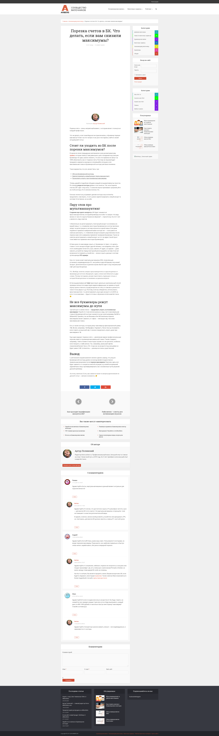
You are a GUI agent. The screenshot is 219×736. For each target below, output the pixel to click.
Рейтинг (148, 9)
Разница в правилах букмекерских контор (112, 426)
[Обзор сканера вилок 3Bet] (139, 139)
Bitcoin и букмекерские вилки (75, 435)
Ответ (74, 497)
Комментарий (67, 652)
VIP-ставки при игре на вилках (75, 431)
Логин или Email (137, 66)
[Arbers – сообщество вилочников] (73, 9)
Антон (76, 503)
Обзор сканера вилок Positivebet (149, 145)
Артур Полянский (99, 123)
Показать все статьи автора (71, 465)
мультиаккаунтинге (100, 578)
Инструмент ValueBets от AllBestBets (110, 431)
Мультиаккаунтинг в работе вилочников (149, 122)
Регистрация (154, 1)
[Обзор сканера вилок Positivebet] (139, 147)
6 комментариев (100, 45)
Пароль (136, 70)
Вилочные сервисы (134, 9)
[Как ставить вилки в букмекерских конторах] (139, 130)
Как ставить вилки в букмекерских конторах (148, 130)
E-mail (86, 669)
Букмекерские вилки (116, 9)
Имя (64, 669)
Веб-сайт (109, 669)
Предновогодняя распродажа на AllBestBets (75, 710)
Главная (64, 21)
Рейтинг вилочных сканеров (143, 733)
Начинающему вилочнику (76, 21)
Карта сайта (155, 733)
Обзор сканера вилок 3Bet (148, 138)
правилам (98, 576)
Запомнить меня (140, 75)
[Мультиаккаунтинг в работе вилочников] (139, 122)
